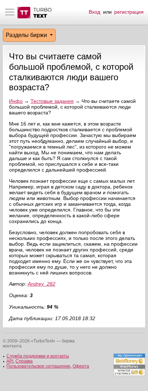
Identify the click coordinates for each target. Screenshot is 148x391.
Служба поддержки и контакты (37, 356)
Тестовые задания (52, 101)
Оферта (81, 366)
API (9, 361)
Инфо (16, 101)
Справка (24, 361)
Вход (94, 12)
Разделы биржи (27, 35)
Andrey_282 (41, 284)
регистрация (129, 12)
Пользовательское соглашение (38, 366)
